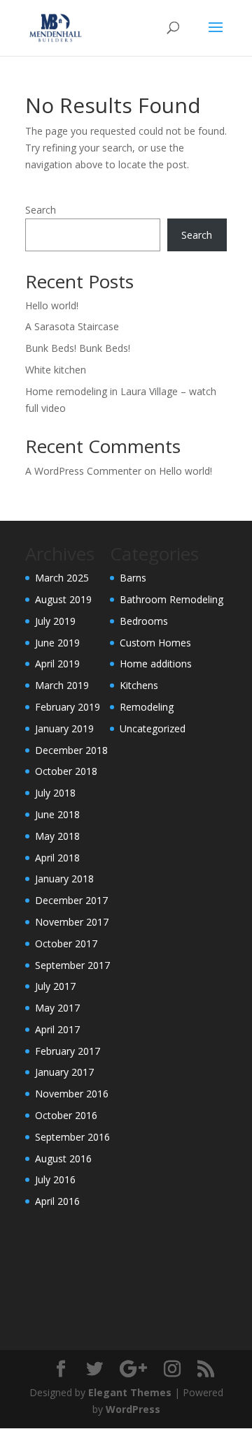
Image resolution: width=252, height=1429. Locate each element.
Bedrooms (144, 621)
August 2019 (63, 599)
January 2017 (64, 1072)
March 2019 (62, 685)
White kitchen (55, 369)
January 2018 (64, 878)
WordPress (133, 1409)
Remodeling (147, 706)
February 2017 (67, 1051)
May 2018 (57, 836)
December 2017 (71, 900)
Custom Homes (155, 642)
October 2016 (66, 1115)
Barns (133, 577)
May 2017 (57, 1007)
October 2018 (66, 771)
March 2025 (62, 577)
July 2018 (55, 792)
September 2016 (72, 1136)
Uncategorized (153, 728)
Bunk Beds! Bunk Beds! (77, 348)
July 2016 (55, 1179)
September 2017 (72, 965)
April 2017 (57, 1029)
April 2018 (57, 857)
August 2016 (63, 1158)
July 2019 (55, 621)
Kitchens (139, 685)
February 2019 (67, 706)
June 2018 (57, 814)
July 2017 (55, 986)
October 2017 (66, 943)
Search (40, 209)
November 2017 (71, 921)
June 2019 (57, 642)
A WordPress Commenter (83, 470)
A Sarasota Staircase (72, 326)
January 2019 (64, 728)
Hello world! (51, 305)
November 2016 (71, 1093)
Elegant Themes (130, 1392)
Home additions (156, 663)
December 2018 (71, 750)
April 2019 (57, 663)
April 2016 (57, 1201)
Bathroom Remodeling (171, 599)
